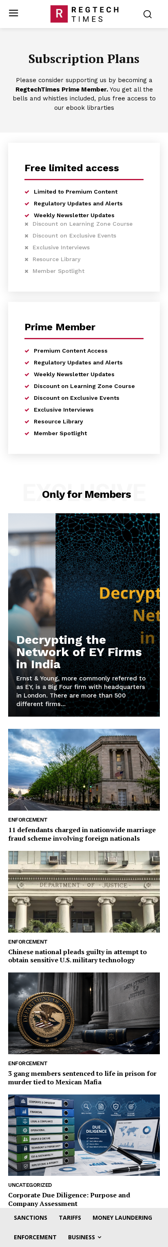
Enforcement (28, 819)
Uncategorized (30, 1185)
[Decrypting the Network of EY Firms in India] (84, 615)
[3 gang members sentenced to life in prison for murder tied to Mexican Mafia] (84, 1013)
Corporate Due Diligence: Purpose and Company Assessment (69, 1199)
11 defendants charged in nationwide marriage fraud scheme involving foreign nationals (82, 834)
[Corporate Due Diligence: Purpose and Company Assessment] (84, 1135)
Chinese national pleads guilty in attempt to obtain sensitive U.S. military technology (77, 956)
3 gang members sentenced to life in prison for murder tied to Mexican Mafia (82, 1077)
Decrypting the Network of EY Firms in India (79, 651)
